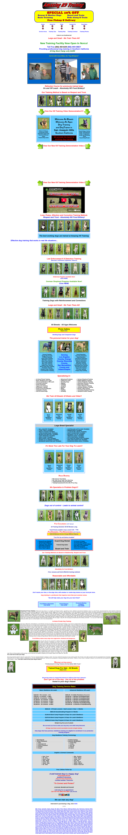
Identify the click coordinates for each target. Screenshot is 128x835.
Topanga (85, 825)
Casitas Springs (50, 808)
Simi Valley (66, 811)
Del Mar (45, 826)
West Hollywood (89, 822)
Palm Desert (51, 824)
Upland (65, 821)
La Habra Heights (72, 821)
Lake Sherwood (80, 808)
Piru (85, 809)
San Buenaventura (39, 811)
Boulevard (90, 831)
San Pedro (55, 822)
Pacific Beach (89, 832)
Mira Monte (44, 809)
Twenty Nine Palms (56, 825)
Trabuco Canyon (79, 819)
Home (43, 24)
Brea (60, 814)
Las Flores (44, 816)
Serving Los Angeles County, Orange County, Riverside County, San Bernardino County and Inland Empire (64, 362)
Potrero (75, 832)
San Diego (87, 826)
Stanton (91, 818)
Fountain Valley (71, 815)
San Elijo (84, 828)
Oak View (77, 809)
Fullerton (78, 815)
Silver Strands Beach (59, 811)
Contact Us (72, 24)
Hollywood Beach (72, 808)
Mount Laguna (62, 833)
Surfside (45, 819)
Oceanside (82, 826)
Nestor (87, 829)
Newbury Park (60, 809)
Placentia (87, 817)
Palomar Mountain (81, 832)
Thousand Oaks (73, 811)
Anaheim (50, 814)
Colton (81, 824)
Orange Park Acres (80, 817)
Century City (38, 823)
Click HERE (64, 278)
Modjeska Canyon (61, 819)
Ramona (61, 829)
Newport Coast (61, 817)
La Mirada (70, 813)
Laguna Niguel (86, 816)
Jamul (74, 833)
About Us (52, 24)
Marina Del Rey (38, 814)
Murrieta (63, 824)
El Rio (61, 808)
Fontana (41, 822)
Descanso (49, 832)
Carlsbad (74, 829)
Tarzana (89, 825)
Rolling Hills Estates (68, 812)
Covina (78, 822)
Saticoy (52, 811)
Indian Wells (77, 824)
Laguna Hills (80, 816)
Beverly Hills (67, 822)
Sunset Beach (38, 819)
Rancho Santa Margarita (51, 818)
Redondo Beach (53, 812)
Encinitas (53, 826)
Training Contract (72, 31)
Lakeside (50, 833)
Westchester (44, 823)
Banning (91, 823)
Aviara (53, 827)
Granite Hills (43, 828)
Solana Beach (46, 827)
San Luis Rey (62, 831)
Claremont (41, 813)
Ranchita (54, 832)
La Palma (67, 816)
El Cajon (49, 826)
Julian (67, 833)
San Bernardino (70, 825)
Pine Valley (83, 829)
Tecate (67, 831)
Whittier (82, 822)
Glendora (57, 813)
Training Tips (52, 31)
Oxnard (81, 809)
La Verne (75, 813)
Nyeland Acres (67, 809)
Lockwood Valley (89, 808)
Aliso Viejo (45, 814)
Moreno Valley (74, 823)
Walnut (45, 822)
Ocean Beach (38, 833)
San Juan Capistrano (69, 818)
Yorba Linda (44, 821)
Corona (86, 823)
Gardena (91, 812)
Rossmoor (43, 818)
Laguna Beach (73, 816)
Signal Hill (60, 822)
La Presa (53, 828)
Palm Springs (58, 824)
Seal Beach (81, 818)
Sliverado (86, 818)
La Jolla (46, 833)
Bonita (57, 827)
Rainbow (71, 832)
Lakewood (90, 821)
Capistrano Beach (71, 814)
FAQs (61, 24)
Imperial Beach (65, 826)
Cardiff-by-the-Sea (68, 827)
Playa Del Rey (89, 813)
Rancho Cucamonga (58, 821)
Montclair (90, 824)
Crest (70, 831)
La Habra (63, 816)
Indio (72, 824)
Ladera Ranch (57, 816)
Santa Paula (47, 811)
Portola (91, 817)
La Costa (48, 828)
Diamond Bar (47, 813)
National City (52, 829)
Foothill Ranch (64, 815)
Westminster (38, 821)
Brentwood (76, 825)
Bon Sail (77, 831)
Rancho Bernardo (67, 829)
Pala (43, 833)
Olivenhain (61, 828)
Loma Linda (38, 825)
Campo (37, 832)
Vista (51, 827)
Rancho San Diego (69, 828)
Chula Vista (46, 829)
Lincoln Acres (55, 833)
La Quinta (68, 824)
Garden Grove (83, 815)
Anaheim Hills (56, 814)
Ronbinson (38, 818)
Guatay (82, 833)
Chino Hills (50, 821)
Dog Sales (84, 24)
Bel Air (41, 826)
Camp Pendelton (43, 832)
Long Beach (38, 812)
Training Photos (84, 31)
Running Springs (48, 825)
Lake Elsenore (81, 823)
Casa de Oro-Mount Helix (78, 827)
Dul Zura (86, 833)
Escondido (58, 826)
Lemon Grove (76, 826)
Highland (86, 824)
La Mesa (71, 826)
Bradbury (49, 823)
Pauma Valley (59, 832)
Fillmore (65, 808)
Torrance (86, 812)
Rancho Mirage (64, 823)
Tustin (85, 819)
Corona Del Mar (79, 814)
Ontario (37, 822)
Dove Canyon (57, 815)
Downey (53, 813)
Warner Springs (42, 831)
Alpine (73, 831)
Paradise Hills (66, 832)
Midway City (48, 817)
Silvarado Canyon (51, 819)
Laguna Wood (50, 816)
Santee (40, 827)
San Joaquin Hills (70, 819)
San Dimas (49, 822)
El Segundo (79, 821)
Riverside (46, 824)
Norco (69, 823)
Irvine (40, 816)
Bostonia (61, 827)
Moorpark (54, 809)
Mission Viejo (54, 817)
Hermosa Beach (45, 812)
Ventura (79, 811)
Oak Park (73, 809)
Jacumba (79, 833)
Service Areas (43, 31)
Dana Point (51, 815)
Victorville (64, 825)
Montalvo (50, 809)
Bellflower (85, 821)
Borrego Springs (83, 831)
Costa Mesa (85, 814)
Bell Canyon (38, 808)
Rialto (42, 825)
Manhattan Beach (64, 813)
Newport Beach (68, 817)
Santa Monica (73, 822)
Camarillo (44, 808)
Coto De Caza (45, 815)
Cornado (78, 829)
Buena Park (64, 814)
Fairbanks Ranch (89, 827)
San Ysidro (49, 831)
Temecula (41, 824)
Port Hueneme (89, 809)
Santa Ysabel (55, 831)
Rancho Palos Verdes (79, 812)
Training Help (61, 31)
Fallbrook (37, 828)
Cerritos (91, 811)
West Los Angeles (56, 823)
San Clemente (60, 818)
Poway (57, 829)
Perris (36, 824)
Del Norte (57, 808)
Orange (73, 817)
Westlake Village (85, 811)
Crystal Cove (38, 815)
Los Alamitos (42, 817)
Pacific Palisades (82, 813)
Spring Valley (89, 828)
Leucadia (57, 828)
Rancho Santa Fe (77, 828)
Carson (37, 813)
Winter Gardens (39, 829)
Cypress (91, 814)
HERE (65, 330)
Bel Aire (81, 825)
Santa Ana (76, 818)
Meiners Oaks (38, 809)
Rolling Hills (60, 812)
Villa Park (90, 819)
